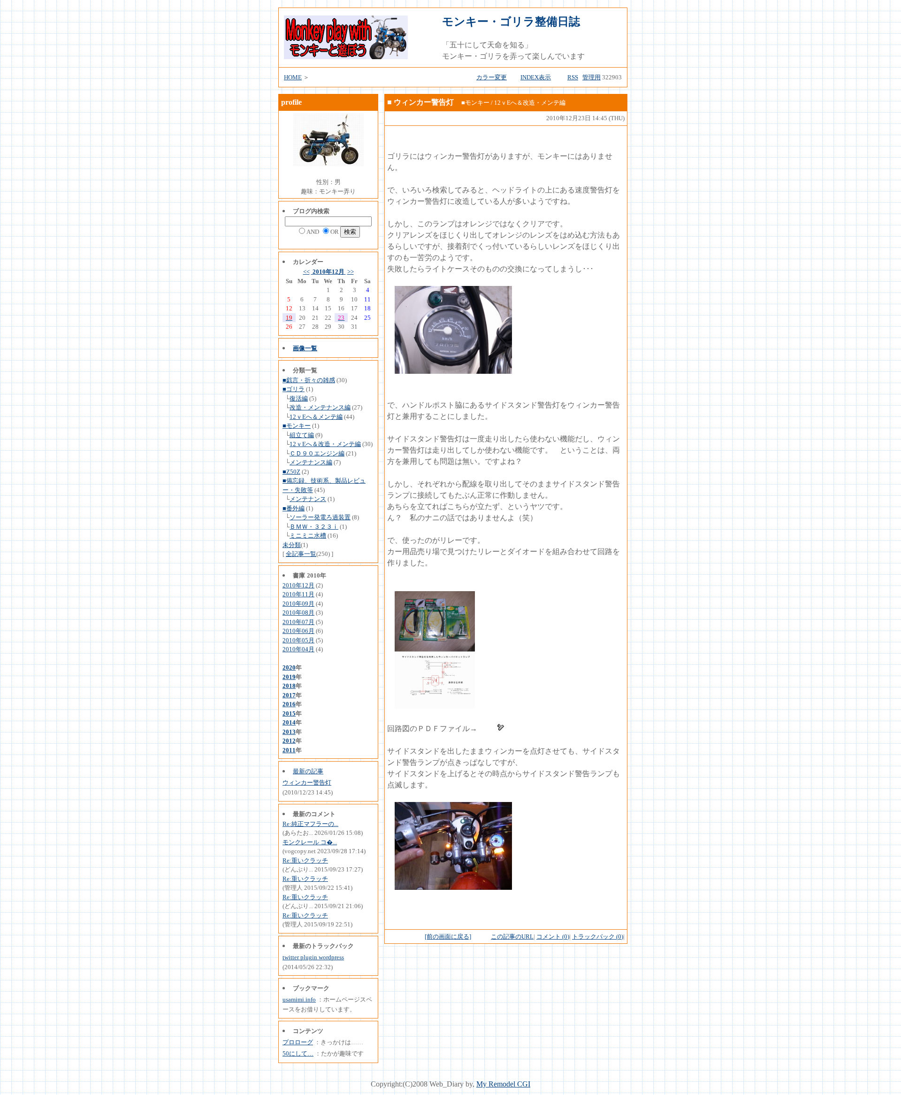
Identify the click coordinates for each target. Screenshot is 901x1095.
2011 (289, 750)
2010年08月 (298, 612)
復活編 (299, 398)
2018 (289, 685)
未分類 (292, 544)
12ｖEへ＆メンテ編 (316, 416)
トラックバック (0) (597, 936)
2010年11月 (298, 594)
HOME (293, 77)
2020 (289, 667)
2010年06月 (298, 630)
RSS (572, 77)
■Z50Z (291, 471)
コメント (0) (552, 936)
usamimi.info (299, 999)
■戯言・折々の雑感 (309, 380)
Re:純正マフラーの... (310, 823)
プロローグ (298, 1042)
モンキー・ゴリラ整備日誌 (511, 21)
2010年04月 (298, 649)
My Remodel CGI (503, 1084)
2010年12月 (328, 271)
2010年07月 (298, 621)
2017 (289, 695)
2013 (289, 731)
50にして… (298, 1053)
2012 (289, 740)
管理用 (591, 77)
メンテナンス (308, 498)
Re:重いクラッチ (305, 860)
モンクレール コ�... (310, 842)
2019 (289, 676)
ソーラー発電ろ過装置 (320, 517)
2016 (289, 704)
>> (350, 271)
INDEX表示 (535, 77)
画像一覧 (305, 348)
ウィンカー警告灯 (307, 782)
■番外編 (294, 508)
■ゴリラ (294, 389)
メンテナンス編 (311, 462)
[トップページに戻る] (346, 57)
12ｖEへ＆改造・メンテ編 (325, 443)
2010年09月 (298, 603)
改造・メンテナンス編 (320, 407)
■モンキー (297, 425)
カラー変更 (491, 77)
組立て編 (302, 435)
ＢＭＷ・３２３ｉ (314, 526)
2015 (289, 713)
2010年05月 (298, 640)
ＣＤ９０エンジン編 (317, 453)
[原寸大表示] (453, 371)
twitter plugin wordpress (313, 957)
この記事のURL (512, 936)
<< (306, 271)
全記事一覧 (301, 553)
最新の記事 (308, 771)
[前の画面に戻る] (448, 936)
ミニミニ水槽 (308, 535)
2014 (289, 722)
